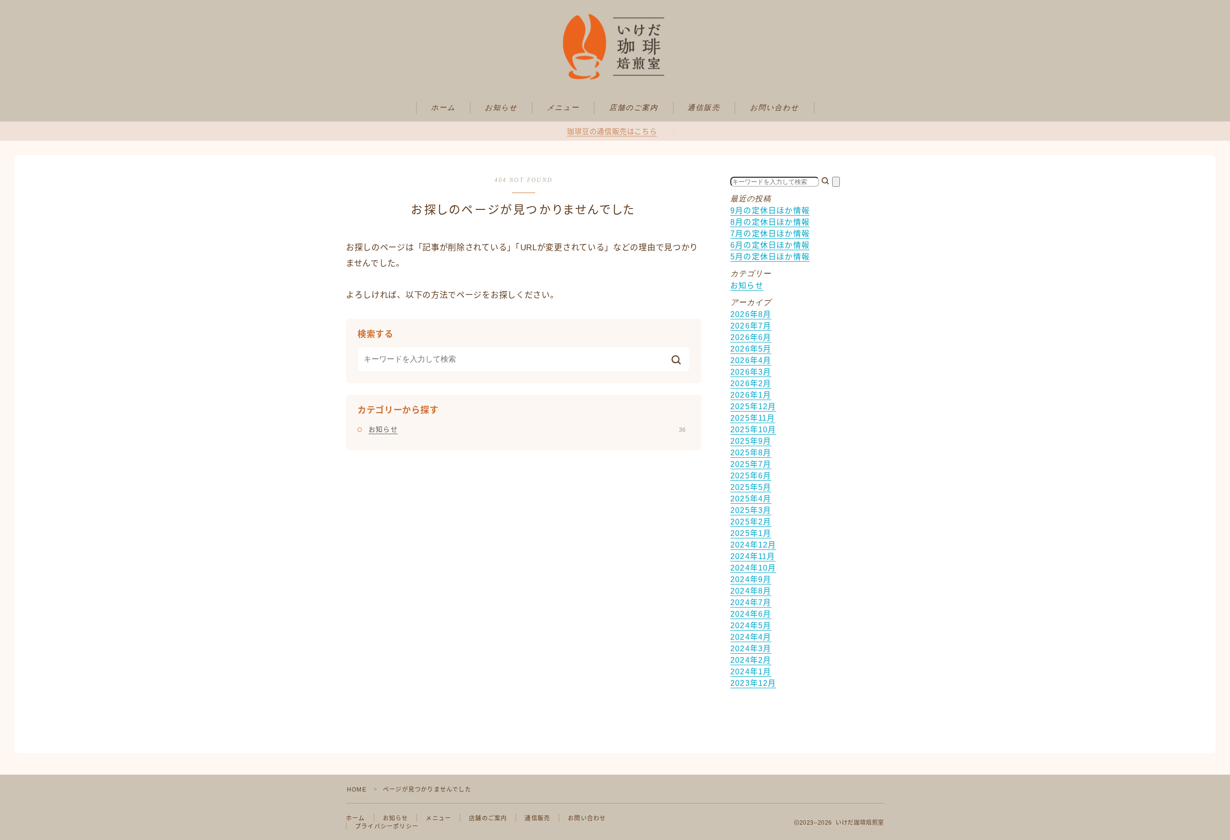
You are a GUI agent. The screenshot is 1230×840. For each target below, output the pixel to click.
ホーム (443, 107)
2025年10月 (753, 430)
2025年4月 (750, 499)
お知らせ (501, 107)
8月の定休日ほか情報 (770, 222)
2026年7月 (750, 326)
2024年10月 (753, 568)
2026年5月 (750, 349)
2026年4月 (750, 360)
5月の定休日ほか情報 (770, 257)
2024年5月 (750, 625)
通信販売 (704, 107)
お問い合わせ (775, 107)
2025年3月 (750, 510)
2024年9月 (750, 579)
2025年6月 (750, 476)
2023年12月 (753, 683)
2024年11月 (752, 556)
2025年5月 (750, 487)
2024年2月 (750, 660)
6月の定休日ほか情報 (770, 245)
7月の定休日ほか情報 (770, 234)
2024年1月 (750, 672)
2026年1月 (750, 395)
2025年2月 (750, 522)
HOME (357, 789)
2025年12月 (753, 406)
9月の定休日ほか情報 (770, 211)
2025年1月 (750, 533)
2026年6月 (750, 337)
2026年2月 (750, 383)
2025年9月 (750, 441)
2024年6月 (750, 614)
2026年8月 (750, 314)
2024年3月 (750, 649)
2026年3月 (750, 372)
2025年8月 (750, 453)
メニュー (563, 107)
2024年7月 (750, 602)
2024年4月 (750, 637)
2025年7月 (750, 464)
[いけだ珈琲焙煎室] (615, 46)
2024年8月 (750, 591)
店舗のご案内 (634, 107)
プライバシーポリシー (386, 826)
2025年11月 (752, 418)
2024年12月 (753, 545)
